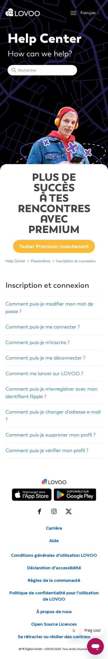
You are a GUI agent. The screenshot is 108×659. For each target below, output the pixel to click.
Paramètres (40, 261)
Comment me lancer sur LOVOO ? (44, 373)
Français (88, 13)
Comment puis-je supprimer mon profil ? (50, 435)
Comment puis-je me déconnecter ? (45, 358)
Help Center (15, 261)
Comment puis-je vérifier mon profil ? (47, 450)
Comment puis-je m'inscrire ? (37, 342)
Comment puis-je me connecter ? (43, 327)
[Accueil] (23, 15)
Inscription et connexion (76, 261)
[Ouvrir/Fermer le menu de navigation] (73, 13)
